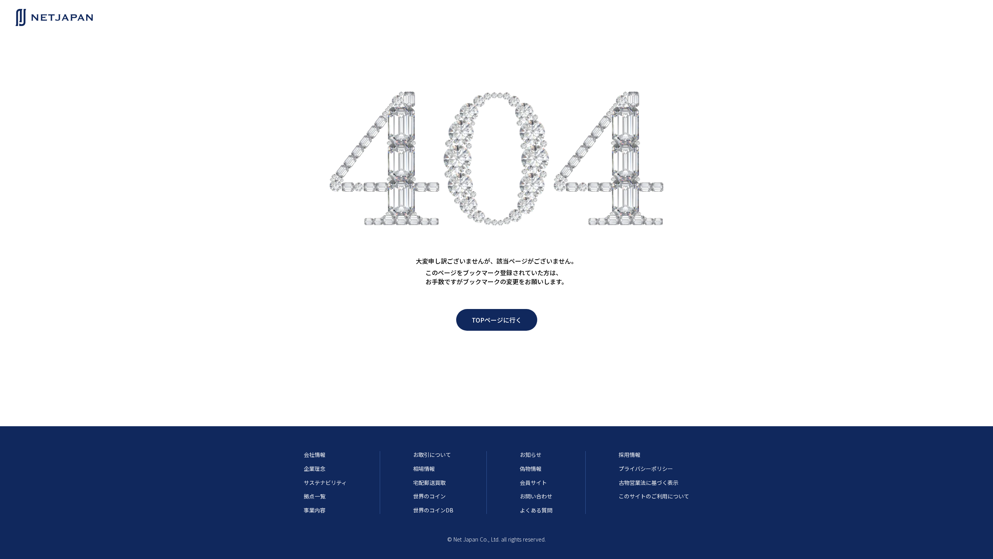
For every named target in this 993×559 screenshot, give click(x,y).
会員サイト (533, 482)
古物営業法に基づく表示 (648, 482)
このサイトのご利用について (654, 496)
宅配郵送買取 (429, 482)
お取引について (432, 454)
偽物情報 (530, 468)
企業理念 (314, 468)
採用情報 (629, 454)
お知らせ (530, 454)
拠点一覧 (314, 496)
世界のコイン (429, 496)
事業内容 (314, 510)
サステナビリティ (325, 482)
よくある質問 (536, 510)
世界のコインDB (433, 510)
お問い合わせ (536, 496)
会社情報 (314, 454)
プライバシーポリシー (646, 468)
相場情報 (424, 468)
